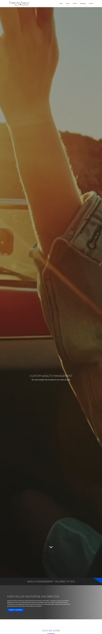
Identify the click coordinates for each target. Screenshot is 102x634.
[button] (61, 3)
